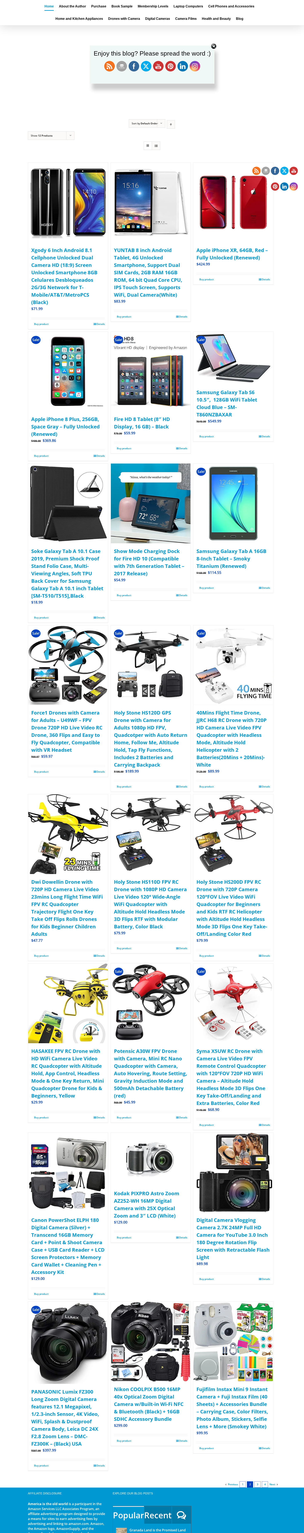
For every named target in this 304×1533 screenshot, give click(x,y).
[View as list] (156, 146)
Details (101, 324)
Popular (128, 1515)
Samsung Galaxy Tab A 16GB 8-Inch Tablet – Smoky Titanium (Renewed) (231, 558)
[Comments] (181, 1515)
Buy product (41, 324)
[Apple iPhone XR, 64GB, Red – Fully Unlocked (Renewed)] (233, 202)
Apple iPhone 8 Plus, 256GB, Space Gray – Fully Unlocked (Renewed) (65, 426)
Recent (158, 1515)
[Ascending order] (171, 124)
